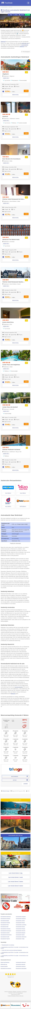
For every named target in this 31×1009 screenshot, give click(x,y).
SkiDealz (14, 991)
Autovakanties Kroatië (5, 936)
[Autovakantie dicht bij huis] (15, 843)
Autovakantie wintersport (21, 962)
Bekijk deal (15, 94)
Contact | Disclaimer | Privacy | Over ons (15, 995)
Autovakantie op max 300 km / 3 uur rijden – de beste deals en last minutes (14, 953)
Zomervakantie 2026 (15, 800)
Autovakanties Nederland (6, 916)
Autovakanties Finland (20, 922)
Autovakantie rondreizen (21, 966)
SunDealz (10, 991)
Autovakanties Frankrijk (5, 922)
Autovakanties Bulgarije (20, 932)
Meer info (6, 78)
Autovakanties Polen (5, 924)
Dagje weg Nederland (5, 962)
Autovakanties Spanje (20, 934)
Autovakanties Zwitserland (21, 936)
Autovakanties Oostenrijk (5, 928)
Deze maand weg (15, 817)
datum (14, 780)
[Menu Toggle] (28, 3)
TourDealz (19, 991)
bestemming (14, 776)
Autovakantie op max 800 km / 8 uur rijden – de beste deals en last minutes (14, 956)
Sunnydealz (20, 993)
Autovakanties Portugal (20, 928)
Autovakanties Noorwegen (6, 930)
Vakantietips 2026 (15, 853)
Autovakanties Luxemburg (21, 924)
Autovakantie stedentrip (20, 964)
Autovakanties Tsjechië (5, 938)
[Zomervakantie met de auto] (15, 808)
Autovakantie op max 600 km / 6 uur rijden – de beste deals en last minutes (14, 948)
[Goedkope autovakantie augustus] (15, 825)
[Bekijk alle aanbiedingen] (5, 1005)
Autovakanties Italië (4, 926)
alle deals (8, 493)
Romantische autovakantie (21, 968)
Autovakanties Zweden (5, 932)
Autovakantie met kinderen (6, 968)
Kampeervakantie (4, 966)
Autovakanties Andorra (20, 926)
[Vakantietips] (15, 861)
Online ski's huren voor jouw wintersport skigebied (12, 950)
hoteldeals (23, 506)
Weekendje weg (4, 964)
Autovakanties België (5, 920)
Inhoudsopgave (26, 51)
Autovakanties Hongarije (21, 916)
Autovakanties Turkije (20, 938)
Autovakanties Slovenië (20, 930)
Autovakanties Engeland (21, 918)
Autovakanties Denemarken (6, 934)
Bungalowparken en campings (8, 945)
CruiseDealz (24, 991)
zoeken (26, 783)
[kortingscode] (15, 901)
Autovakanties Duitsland (5, 918)
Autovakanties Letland (20, 920)
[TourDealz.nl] (10, 974)
